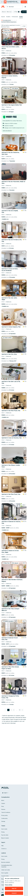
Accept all (14, 893)
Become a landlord (5, 862)
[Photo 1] (12, 73)
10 (19, 710)
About (2, 800)
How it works (4, 829)
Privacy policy (4, 815)
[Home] (2, 6)
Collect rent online (5, 869)
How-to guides (4, 872)
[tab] (3, 16)
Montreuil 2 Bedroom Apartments (8, 21)
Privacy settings (8, 884)
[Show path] (14, 20)
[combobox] (14, 7)
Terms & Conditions (5, 812)
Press (2, 806)
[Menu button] (25, 6)
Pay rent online (4, 835)
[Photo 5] (15, 73)
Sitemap (3, 821)
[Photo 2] (13, 73)
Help (2, 845)
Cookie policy (4, 818)
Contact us (3, 848)
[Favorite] (25, 88)
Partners (3, 809)
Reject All (14, 888)
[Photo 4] (14, 73)
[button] (6, 11)
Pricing (2, 832)
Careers (3, 803)
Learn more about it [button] (7, 130)
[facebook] (2, 889)
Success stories (5, 875)
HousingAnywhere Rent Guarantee (6, 866)
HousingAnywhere (7, 20)
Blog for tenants (5, 838)
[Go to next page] (22, 710)
